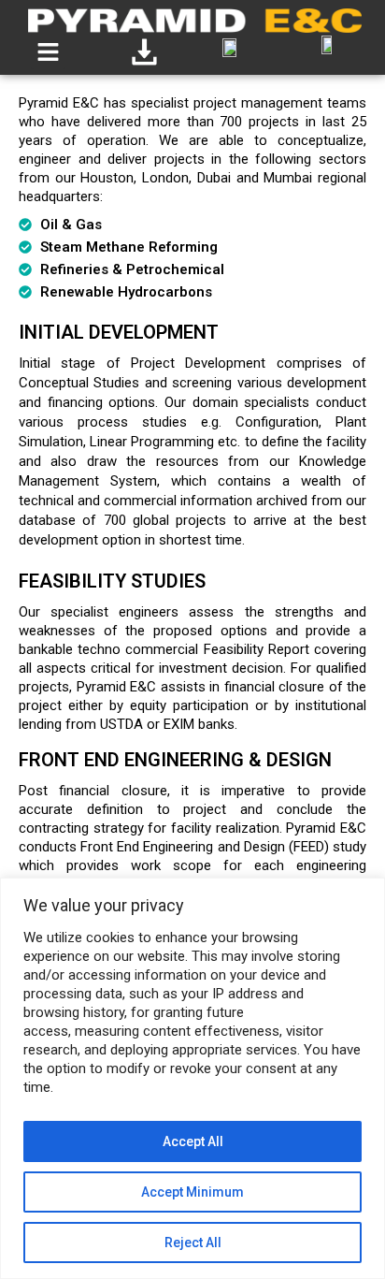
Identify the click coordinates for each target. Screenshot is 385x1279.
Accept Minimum (192, 1192)
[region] (192, 1078)
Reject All (192, 1242)
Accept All (193, 1141)
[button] (48, 51)
